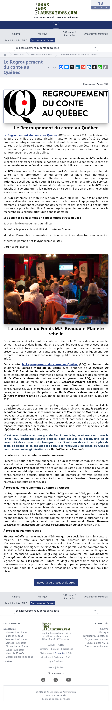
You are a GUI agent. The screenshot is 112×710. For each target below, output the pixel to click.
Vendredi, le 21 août (17, 639)
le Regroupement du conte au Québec (50, 364)
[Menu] (56, 25)
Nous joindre (55, 667)
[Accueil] (5, 54)
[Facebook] (43, 680)
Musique (43, 33)
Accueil (52, 644)
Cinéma (16, 33)
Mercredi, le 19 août (17, 632)
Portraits (58, 657)
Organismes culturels (96, 33)
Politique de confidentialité (56, 698)
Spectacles (10, 628)
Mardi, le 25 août (15, 653)
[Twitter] (56, 680)
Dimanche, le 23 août (17, 646)
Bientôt (55, 648)
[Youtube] (68, 680)
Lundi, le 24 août (15, 649)
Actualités (19, 54)
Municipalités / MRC (16, 40)
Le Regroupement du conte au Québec (79, 54)
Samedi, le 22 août (16, 642)
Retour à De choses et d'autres (56, 582)
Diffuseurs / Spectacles (69, 34)
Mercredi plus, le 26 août (19, 656)
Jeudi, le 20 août (14, 635)
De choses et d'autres (43, 40)
